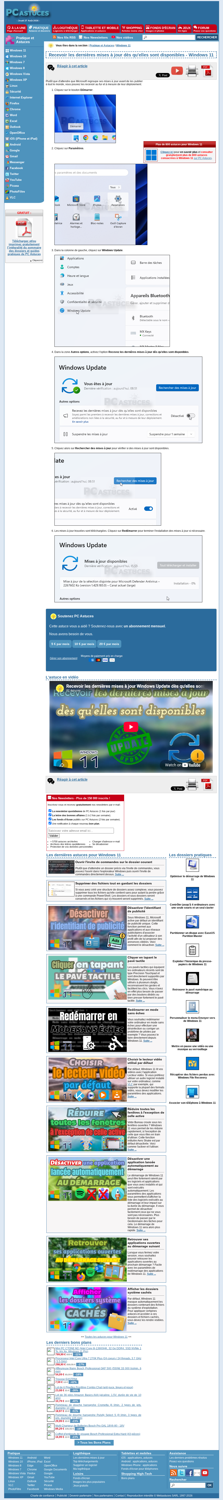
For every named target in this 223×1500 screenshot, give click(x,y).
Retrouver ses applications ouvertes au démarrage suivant (144, 1243)
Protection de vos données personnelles (71, 846)
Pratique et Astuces (25, 40)
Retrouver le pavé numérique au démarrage (192, 991)
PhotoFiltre (14, 1489)
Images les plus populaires (89, 1481)
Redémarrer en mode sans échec (143, 1011)
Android (32, 1457)
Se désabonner (100, 844)
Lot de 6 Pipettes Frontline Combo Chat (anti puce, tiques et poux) (94, 1387)
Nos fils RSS (66, 37)
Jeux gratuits (80, 1485)
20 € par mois (109, 644)
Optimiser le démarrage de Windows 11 (192, 878)
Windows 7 (14, 1469)
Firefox (31, 1473)
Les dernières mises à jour (89, 1457)
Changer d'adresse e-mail (106, 841)
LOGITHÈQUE (65, 29)
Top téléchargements (85, 1461)
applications (135, 1457)
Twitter (31, 1485)
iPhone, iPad (34, 1461)
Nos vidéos (124, 37)
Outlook (31, 1481)
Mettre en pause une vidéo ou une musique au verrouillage (192, 1048)
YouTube (49, 1477)
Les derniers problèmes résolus (188, 1457)
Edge (30, 1465)
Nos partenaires (103, 1495)
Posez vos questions (181, 1461)
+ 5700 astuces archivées (64, 841)
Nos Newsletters (96, 37)
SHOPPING (132, 29)
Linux (11, 1481)
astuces (147, 1457)
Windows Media (53, 1489)
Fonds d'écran (81, 1478)
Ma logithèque (81, 1468)
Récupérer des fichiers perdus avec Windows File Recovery (192, 1076)
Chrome (32, 1469)
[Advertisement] (133, 12)
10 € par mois (84, 644)
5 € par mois (60, 644)
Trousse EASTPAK (66, 1379)
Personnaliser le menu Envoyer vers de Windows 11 (192, 1019)
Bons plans (128, 1478)
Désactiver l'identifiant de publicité (144, 909)
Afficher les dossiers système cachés (143, 1290)
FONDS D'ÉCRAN (160, 29)
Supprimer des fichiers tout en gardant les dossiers (113, 883)
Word (47, 1457)
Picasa (48, 1485)
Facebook (33, 1489)
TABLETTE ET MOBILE (100, 29)
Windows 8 (14, 1465)
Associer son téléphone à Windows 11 (192, 1102)
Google (48, 1473)
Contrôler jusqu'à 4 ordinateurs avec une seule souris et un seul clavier (192, 906)
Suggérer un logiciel (85, 1465)
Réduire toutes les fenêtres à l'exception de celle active (146, 1112)
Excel (47, 1461)
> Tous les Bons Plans (94, 1442)
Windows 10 (15, 1461)
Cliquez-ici (37, 260)
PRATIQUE (39, 29)
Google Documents (55, 1469)
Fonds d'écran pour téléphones (139, 1468)
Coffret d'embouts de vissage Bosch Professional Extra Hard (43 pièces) (97, 1434)
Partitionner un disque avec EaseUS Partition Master (192, 934)
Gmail (30, 1477)
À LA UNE (16, 29)
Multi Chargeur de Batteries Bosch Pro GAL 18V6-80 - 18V (89, 1425)
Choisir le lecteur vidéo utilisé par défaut (145, 1061)
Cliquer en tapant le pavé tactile (142, 959)
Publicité (62, 1495)
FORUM (205, 29)
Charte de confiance (42, 1495)
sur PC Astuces (203, 158)
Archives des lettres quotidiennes (67, 844)
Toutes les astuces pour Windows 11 (106, 1336)
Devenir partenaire (80, 1495)
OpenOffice (50, 1465)
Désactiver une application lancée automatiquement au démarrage (143, 1164)
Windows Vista (17, 1473)
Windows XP (15, 1477)
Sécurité (49, 1481)
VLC (130, 1084)
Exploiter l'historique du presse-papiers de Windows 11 (192, 963)
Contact (120, 1495)
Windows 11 (15, 1457)
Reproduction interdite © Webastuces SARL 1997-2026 (160, 1495)
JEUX (184, 29)
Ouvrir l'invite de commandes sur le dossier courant (113, 862)
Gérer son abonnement (63, 658)
